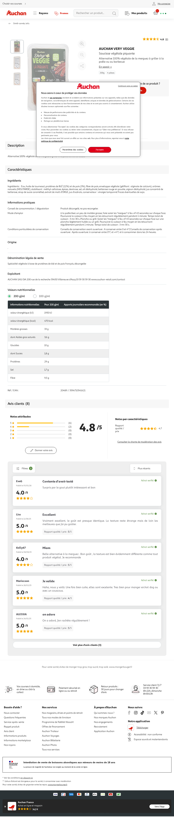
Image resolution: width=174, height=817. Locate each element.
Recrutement (100, 726)
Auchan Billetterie (51, 740)
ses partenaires (56, 98)
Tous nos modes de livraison (56, 717)
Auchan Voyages (50, 735)
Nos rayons (9, 745)
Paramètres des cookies (73, 149)
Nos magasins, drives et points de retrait (62, 712)
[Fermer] (5, 806)
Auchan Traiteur (50, 731)
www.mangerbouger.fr (57, 784)
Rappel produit (11, 726)
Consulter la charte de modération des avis (139, 441)
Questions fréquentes (15, 717)
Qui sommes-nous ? (104, 712)
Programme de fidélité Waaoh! (58, 722)
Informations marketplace (17, 740)
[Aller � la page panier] (160, 13)
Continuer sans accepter (128, 86)
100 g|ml (44, 296)
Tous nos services (50, 749)
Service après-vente (14, 722)
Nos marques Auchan (105, 717)
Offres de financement (53, 726)
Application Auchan (104, 731)
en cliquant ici (27, 778)
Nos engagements (103, 722)
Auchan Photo (49, 745)
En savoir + (105, 67)
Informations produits (15, 735)
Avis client (9, 731)
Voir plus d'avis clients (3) (87, 644)
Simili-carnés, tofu (21, 23)
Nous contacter (12, 712)
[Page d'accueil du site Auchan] (17, 13)
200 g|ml (19, 296)
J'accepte (99, 149)
